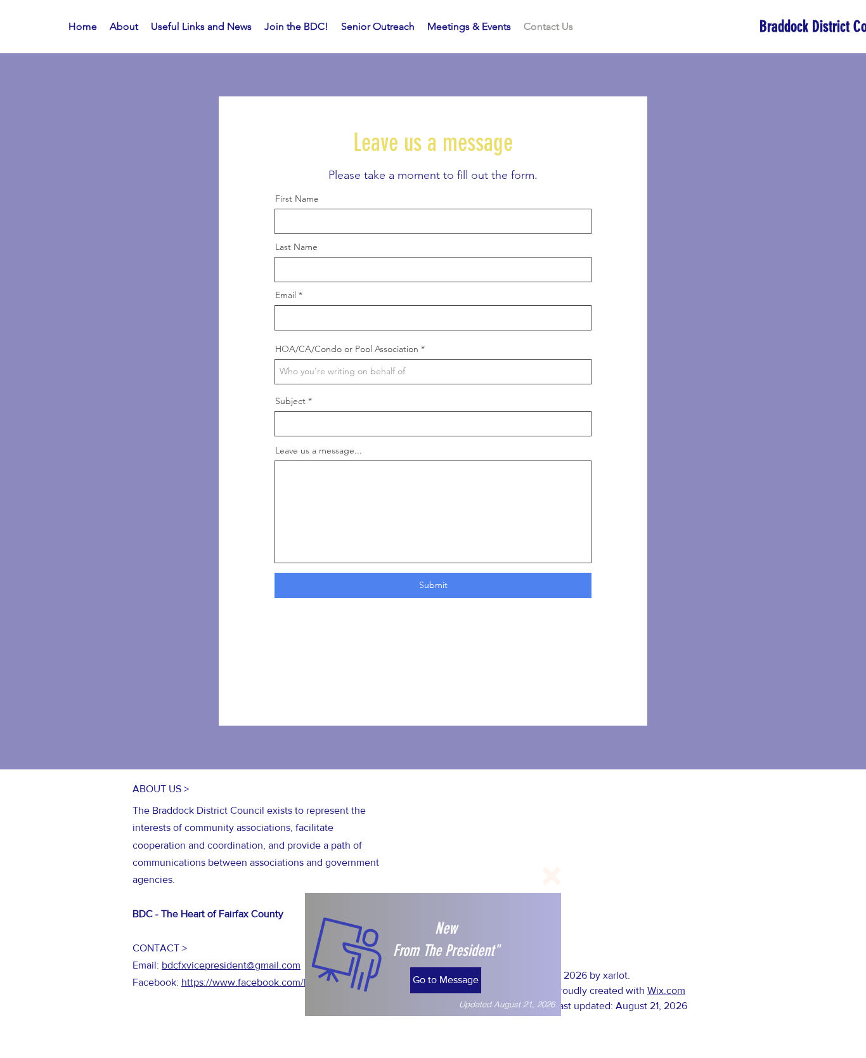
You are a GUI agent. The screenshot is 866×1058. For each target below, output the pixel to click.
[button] (551, 875)
